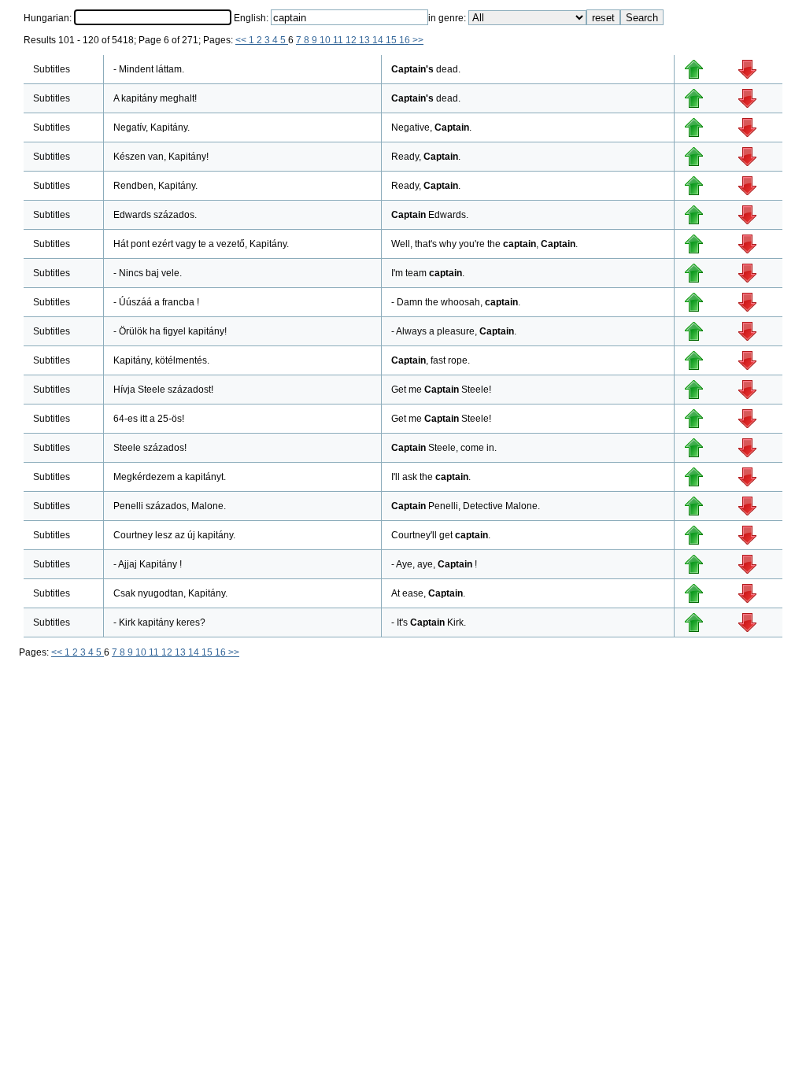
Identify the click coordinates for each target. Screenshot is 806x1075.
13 (365, 40)
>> (417, 40)
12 (352, 40)
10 (326, 40)
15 (392, 40)
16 (405, 40)
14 (379, 40)
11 (339, 40)
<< (242, 40)
